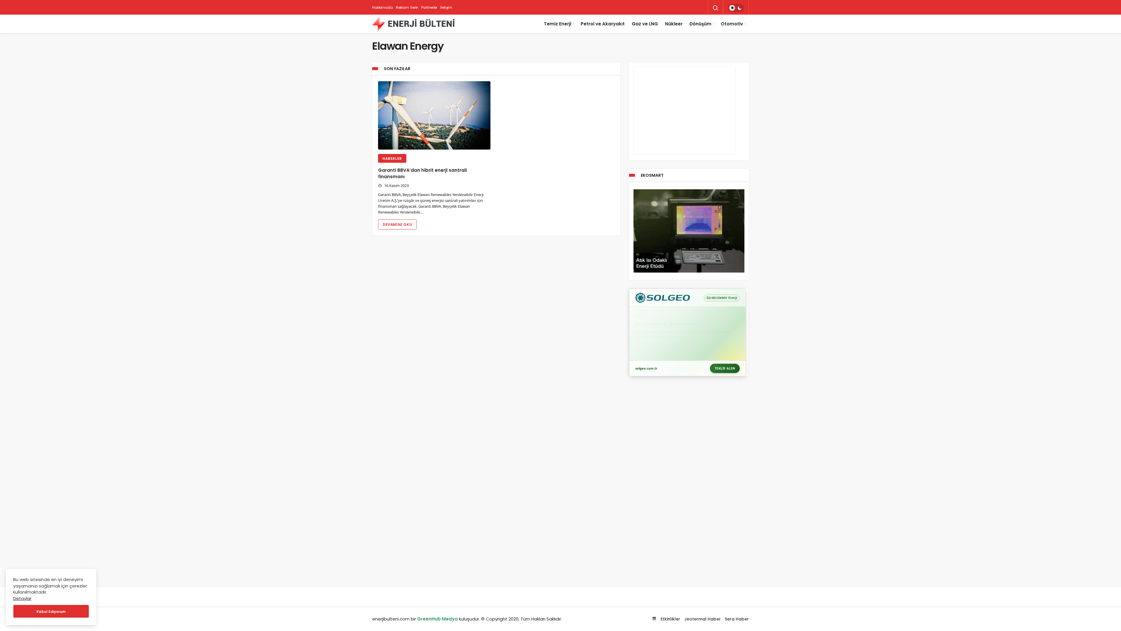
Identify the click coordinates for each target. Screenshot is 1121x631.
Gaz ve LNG (645, 24)
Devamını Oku (397, 224)
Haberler (392, 158)
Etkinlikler (669, 619)
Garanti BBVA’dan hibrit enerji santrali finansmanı (422, 173)
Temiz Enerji (557, 24)
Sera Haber (737, 619)
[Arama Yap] (715, 8)
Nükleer (674, 24)
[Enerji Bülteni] (413, 24)
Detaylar (22, 598)
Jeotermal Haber (702, 619)
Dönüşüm (700, 24)
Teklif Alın (725, 368)
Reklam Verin (407, 7)
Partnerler (429, 7)
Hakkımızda (382, 7)
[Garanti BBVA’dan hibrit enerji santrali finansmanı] (434, 115)
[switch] (736, 8)
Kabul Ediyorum (51, 611)
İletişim (446, 7)
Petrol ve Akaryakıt (603, 24)
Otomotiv (732, 24)
